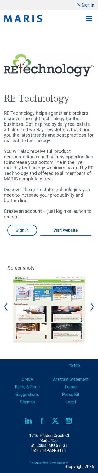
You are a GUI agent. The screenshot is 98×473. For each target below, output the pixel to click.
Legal (71, 402)
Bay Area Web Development (49, 463)
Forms (71, 386)
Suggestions (27, 394)
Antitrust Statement (70, 379)
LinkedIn (28, 420)
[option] (49, 309)
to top (74, 365)
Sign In (88, 5)
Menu (89, 18)
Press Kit (70, 394)
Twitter (55, 420)
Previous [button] (6, 306)
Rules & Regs (27, 386)
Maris (23, 18)
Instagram (68, 420)
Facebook (42, 420)
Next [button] (91, 306)
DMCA (27, 379)
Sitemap (27, 402)
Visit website (65, 230)
